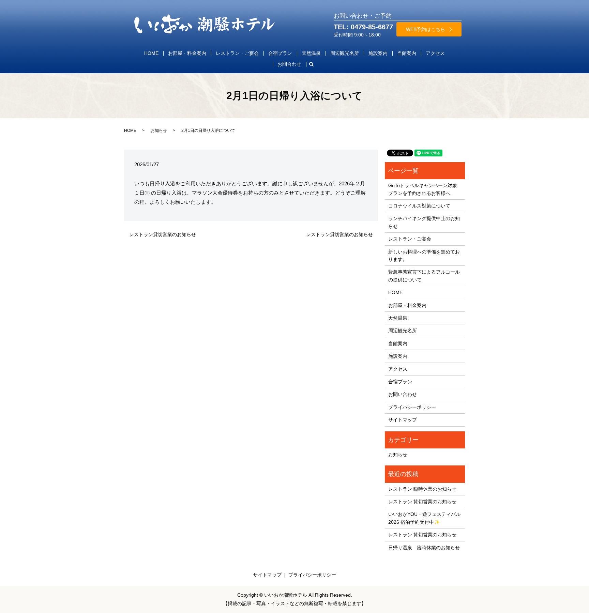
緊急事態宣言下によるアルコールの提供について (424, 275)
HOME (151, 53)
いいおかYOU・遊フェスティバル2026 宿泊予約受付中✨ (424, 517)
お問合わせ (289, 64)
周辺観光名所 (344, 53)
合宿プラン (280, 53)
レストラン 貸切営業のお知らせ (422, 501)
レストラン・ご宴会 (237, 53)
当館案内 (406, 53)
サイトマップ (402, 420)
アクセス (435, 53)
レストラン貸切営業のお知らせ (162, 234)
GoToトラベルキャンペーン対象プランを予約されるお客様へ (422, 189)
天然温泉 (311, 53)
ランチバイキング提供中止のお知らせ (424, 222)
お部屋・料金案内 (187, 53)
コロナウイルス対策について (419, 206)
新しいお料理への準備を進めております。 (424, 255)
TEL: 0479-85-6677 (363, 27)
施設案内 (378, 53)
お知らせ (159, 130)
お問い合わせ (402, 394)
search (314, 64)
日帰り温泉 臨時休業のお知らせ (424, 547)
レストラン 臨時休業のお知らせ (422, 489)
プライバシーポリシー (412, 407)
